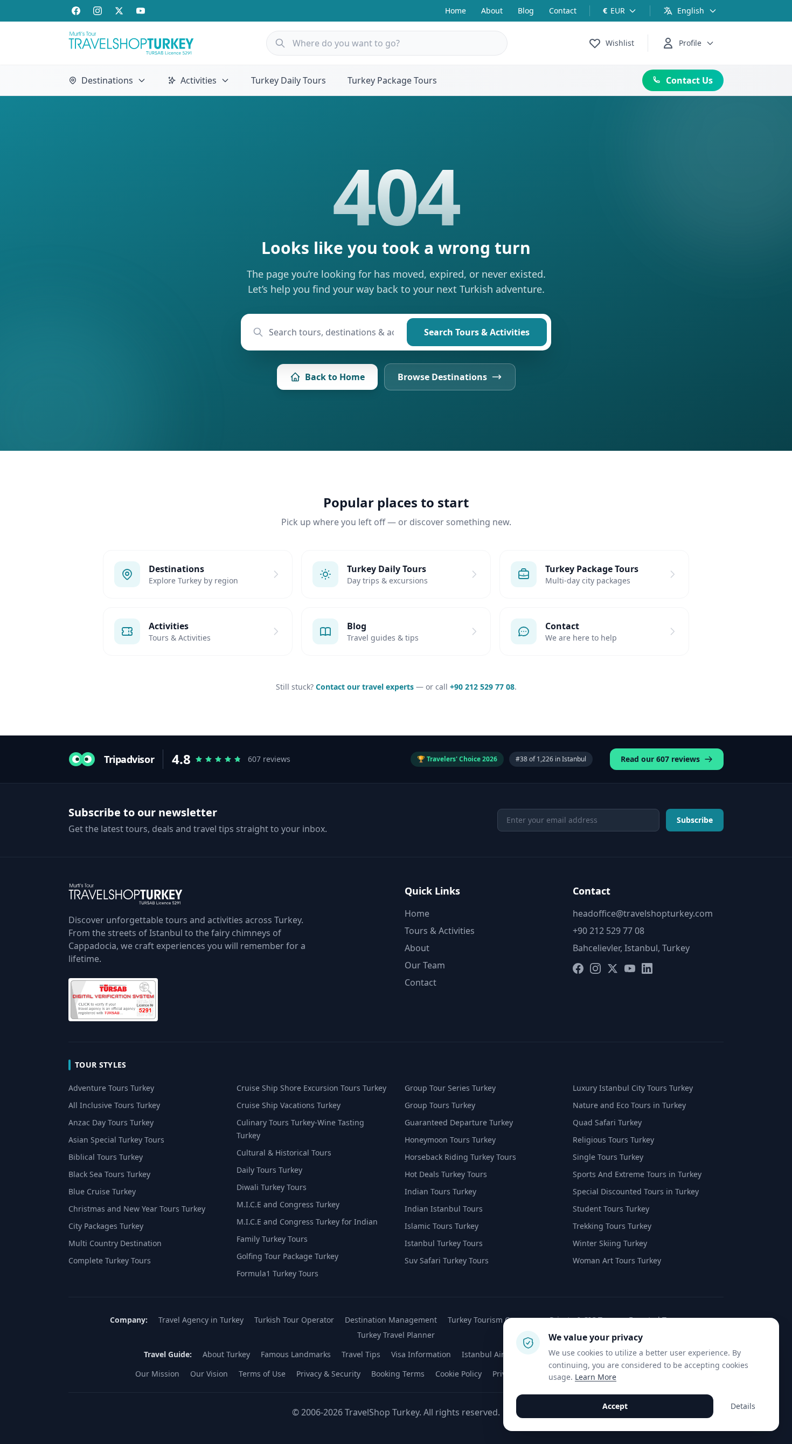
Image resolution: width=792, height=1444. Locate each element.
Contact (562, 10)
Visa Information (421, 1354)
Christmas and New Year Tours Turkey (136, 1209)
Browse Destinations (442, 377)
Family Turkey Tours (272, 1239)
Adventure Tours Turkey (111, 1088)
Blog (526, 10)
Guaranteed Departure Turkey (459, 1122)
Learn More (595, 1377)
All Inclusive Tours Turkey (114, 1105)
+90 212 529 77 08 (482, 687)
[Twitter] (119, 10)
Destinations (107, 80)
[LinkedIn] (647, 968)
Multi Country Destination (115, 1243)
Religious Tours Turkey (613, 1139)
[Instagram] (97, 10)
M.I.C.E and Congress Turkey (288, 1204)
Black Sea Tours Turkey (109, 1174)
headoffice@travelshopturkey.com (643, 913)
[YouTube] (140, 10)
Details (743, 1406)
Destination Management (391, 1320)
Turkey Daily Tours (288, 80)
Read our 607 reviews (660, 759)
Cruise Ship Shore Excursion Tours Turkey (311, 1088)
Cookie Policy (458, 1374)
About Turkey (226, 1354)
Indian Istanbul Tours (444, 1209)
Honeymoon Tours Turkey (450, 1139)
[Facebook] (76, 10)
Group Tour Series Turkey (450, 1088)
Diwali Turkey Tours (272, 1187)
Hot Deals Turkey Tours (446, 1174)
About (492, 10)
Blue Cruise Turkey (102, 1191)
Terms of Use (262, 1374)
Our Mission (157, 1374)
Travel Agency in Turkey (201, 1320)
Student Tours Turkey (611, 1209)
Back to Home (335, 377)
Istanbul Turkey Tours (444, 1243)
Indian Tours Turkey (440, 1191)
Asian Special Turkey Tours (116, 1139)
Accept (615, 1406)
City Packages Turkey (105, 1226)
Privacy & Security (328, 1374)
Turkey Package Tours (392, 80)
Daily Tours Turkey (269, 1170)
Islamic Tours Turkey (441, 1226)
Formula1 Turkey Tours (277, 1273)
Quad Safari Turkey (607, 1122)
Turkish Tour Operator (294, 1320)
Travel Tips (361, 1354)
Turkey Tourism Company (493, 1320)
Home (455, 10)
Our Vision (209, 1374)
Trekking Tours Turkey (612, 1226)
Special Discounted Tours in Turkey (636, 1191)
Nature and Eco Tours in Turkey (629, 1105)
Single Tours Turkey (608, 1157)
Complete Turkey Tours (109, 1260)
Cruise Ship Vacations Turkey (289, 1105)
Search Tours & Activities (477, 332)
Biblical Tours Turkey (105, 1157)
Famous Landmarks (296, 1354)
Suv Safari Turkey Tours (447, 1260)
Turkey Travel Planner (396, 1335)
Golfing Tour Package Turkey (287, 1256)
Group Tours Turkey (440, 1105)
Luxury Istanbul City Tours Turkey (633, 1088)
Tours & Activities (440, 931)
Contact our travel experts (365, 687)
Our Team (425, 965)
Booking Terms (398, 1374)
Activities (198, 80)
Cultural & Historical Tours (284, 1152)
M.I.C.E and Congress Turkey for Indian (307, 1221)
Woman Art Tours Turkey (617, 1260)
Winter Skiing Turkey (610, 1243)
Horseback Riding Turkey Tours (460, 1157)
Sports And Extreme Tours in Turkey (637, 1174)
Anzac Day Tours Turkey (111, 1122)
